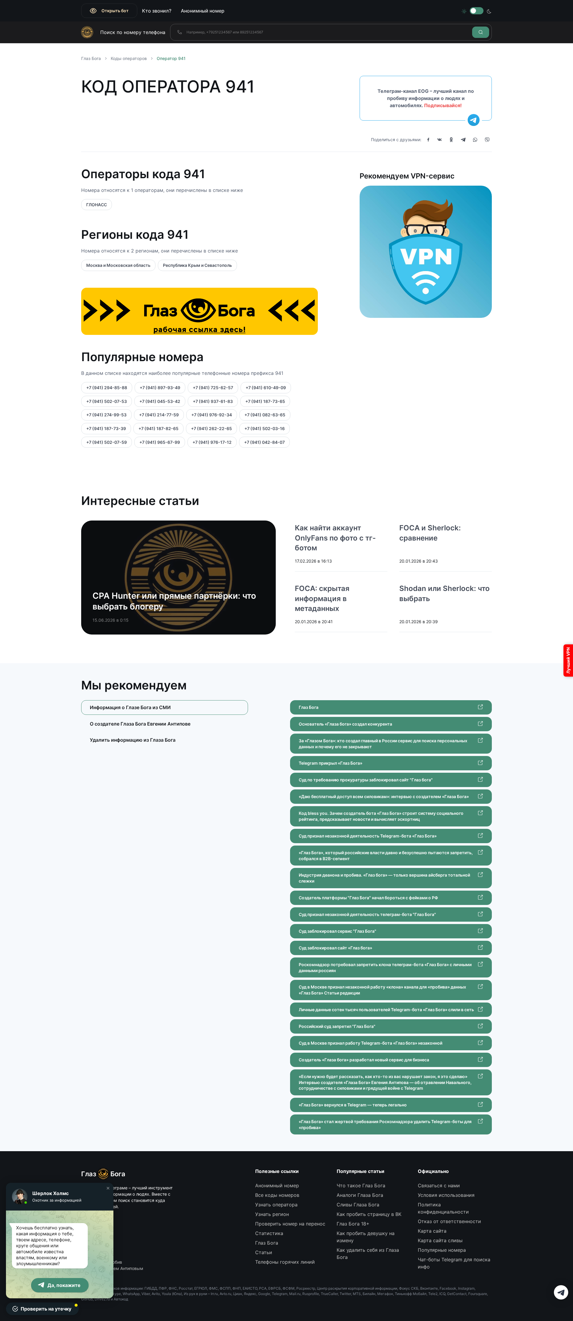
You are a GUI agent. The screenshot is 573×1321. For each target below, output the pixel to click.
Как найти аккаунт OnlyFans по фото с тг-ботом (335, 538)
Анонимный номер (202, 11)
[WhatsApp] (475, 139)
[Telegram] (463, 139)
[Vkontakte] (439, 139)
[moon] (489, 10)
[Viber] (487, 139)
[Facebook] (428, 139)
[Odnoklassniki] (451, 139)
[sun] (464, 10)
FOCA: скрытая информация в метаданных (322, 598)
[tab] (164, 723)
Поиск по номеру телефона (132, 32)
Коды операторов (129, 58)
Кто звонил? (156, 11)
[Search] (480, 32)
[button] (108, 1188)
